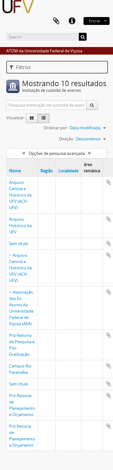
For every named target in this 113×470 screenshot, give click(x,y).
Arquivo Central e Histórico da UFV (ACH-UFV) (20, 194)
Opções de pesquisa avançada (57, 153)
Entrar (94, 21)
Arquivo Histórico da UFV (20, 225)
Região (46, 170)
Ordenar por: (56, 128)
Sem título (18, 243)
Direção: (66, 139)
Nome (15, 170)
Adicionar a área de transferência (108, 182)
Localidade (68, 170)
